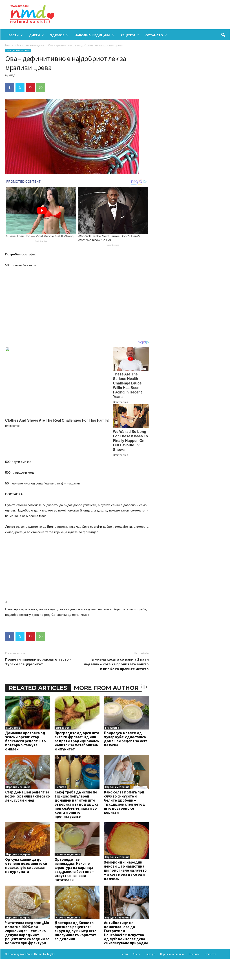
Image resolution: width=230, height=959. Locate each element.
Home (9, 45)
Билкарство (13, 727)
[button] (223, 35)
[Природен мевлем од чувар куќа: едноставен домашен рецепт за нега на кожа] (126, 712)
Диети (34, 35)
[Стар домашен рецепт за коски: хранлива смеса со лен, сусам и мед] (27, 772)
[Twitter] (19, 87)
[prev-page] (141, 686)
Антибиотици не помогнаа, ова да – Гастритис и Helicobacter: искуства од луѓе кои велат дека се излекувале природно (126, 932)
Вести (14, 35)
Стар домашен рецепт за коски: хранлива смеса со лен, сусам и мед (27, 796)
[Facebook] (9, 87)
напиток (61, 787)
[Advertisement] (77, 304)
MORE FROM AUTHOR (106, 687)
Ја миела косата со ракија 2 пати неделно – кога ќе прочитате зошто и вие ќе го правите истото (116, 664)
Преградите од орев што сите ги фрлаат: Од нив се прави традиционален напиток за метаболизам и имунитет (77, 741)
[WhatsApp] (40, 87)
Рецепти (128, 35)
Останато (154, 35)
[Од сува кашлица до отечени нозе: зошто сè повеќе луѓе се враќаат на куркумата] (27, 839)
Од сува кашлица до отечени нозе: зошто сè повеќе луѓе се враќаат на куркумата (26, 865)
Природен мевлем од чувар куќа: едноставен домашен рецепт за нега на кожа (126, 739)
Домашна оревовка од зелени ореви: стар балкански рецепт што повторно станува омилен (25, 741)
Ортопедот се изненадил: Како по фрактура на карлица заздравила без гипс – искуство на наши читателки (74, 869)
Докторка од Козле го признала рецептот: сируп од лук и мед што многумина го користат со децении (76, 930)
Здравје (57, 35)
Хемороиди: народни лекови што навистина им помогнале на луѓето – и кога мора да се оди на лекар (125, 870)
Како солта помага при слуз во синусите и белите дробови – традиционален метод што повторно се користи (124, 802)
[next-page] (146, 686)
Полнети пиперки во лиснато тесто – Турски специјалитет (38, 661)
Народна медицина (92, 35)
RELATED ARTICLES (38, 687)
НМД (12, 75)
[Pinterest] (30, 87)
